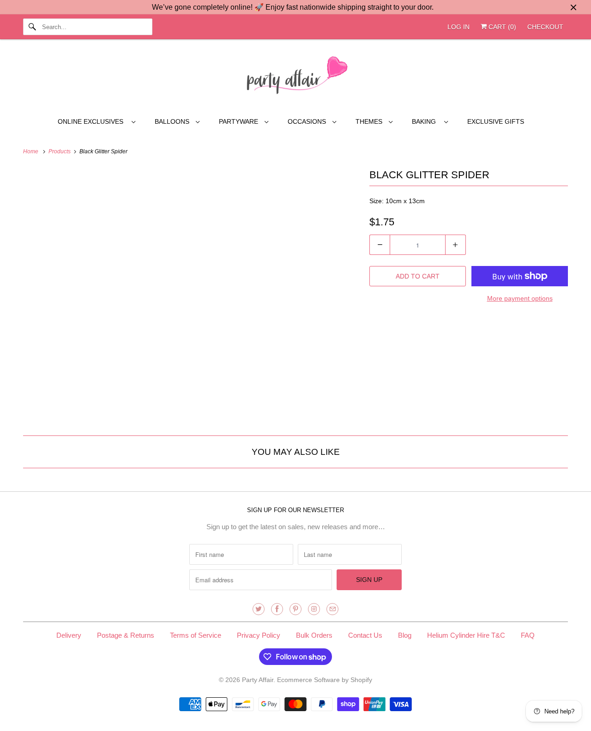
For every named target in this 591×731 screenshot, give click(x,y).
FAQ (528, 635)
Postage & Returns (125, 635)
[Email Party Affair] (332, 609)
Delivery (68, 635)
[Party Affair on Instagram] (314, 609)
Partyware (239, 121)
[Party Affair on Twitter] (259, 609)
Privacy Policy (258, 635)
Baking (426, 121)
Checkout (545, 26)
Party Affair (257, 679)
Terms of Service (195, 635)
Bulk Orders (314, 635)
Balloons (173, 121)
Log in (458, 26)
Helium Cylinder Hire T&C (466, 635)
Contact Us (365, 635)
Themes (370, 121)
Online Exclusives (92, 121)
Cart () (501, 26)
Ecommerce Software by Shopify (324, 679)
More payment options (520, 298)
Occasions (308, 121)
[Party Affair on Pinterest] (295, 609)
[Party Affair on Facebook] (277, 609)
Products (60, 151)
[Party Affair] (295, 77)
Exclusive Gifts (495, 121)
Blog (404, 635)
